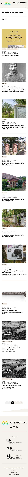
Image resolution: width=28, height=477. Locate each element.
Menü (3, 7)
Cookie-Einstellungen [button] (14, 474)
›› (21, 402)
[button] (1, 3)
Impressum (14, 470)
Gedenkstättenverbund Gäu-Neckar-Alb (14, 468)
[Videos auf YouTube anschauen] (11, 427)
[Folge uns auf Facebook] (17, 427)
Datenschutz (14, 472)
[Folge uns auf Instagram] (14, 427)
